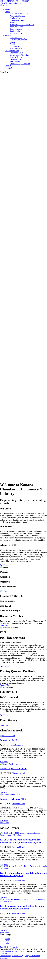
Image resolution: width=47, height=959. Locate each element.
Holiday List (14, 46)
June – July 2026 (8, 740)
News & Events (16, 57)
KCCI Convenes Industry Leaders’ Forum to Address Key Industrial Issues (22, 907)
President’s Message (17, 16)
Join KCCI (9, 68)
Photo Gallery (15, 61)
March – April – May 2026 (13, 768)
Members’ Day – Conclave (20, 64)
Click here (4, 725)
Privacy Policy (5, 956)
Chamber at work (17, 745)
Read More (4, 565)
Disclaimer (4, 958)
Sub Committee (15, 31)
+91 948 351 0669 (22, 1)
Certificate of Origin (17, 38)
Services (8, 35)
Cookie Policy (17, 956)
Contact (8, 66)
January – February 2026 (13, 799)
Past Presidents (15, 18)
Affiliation (13, 22)
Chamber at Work (16, 53)
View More (4, 823)
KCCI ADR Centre (17, 48)
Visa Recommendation (18, 40)
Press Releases (15, 59)
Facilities (13, 44)
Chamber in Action (12, 51)
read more (4, 762)
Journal (12, 42)
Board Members (16, 29)
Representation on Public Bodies (22, 25)
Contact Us (4, 685)
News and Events (18, 847)
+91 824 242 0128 (7, 1)
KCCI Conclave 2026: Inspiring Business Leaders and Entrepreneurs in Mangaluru (21, 841)
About (7, 12)
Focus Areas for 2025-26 (19, 14)
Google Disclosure (32, 956)
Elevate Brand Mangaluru (19, 55)
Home (7, 9)
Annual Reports (16, 33)
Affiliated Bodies (16, 27)
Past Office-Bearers (17, 20)
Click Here (4, 625)
